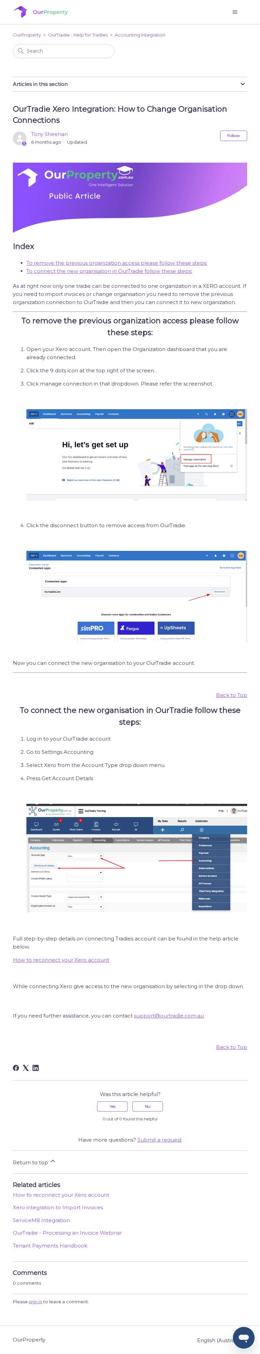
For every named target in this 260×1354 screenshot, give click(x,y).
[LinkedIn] (35, 1068)
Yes (112, 1106)
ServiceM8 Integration (41, 1220)
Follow (233, 135)
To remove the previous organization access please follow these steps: (116, 263)
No (147, 1106)
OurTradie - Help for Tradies (78, 35)
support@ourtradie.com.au (169, 1015)
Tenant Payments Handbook (50, 1245)
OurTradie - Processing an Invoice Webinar (67, 1233)
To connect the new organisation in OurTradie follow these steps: (109, 271)
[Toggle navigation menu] (235, 12)
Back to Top (231, 695)
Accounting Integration (140, 35)
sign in (35, 1301)
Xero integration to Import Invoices (58, 1207)
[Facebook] (16, 1068)
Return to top (31, 1162)
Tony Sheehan (49, 134)
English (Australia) (220, 1340)
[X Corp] (26, 1068)
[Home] (40, 12)
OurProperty (27, 35)
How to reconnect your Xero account (61, 960)
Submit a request (159, 1140)
